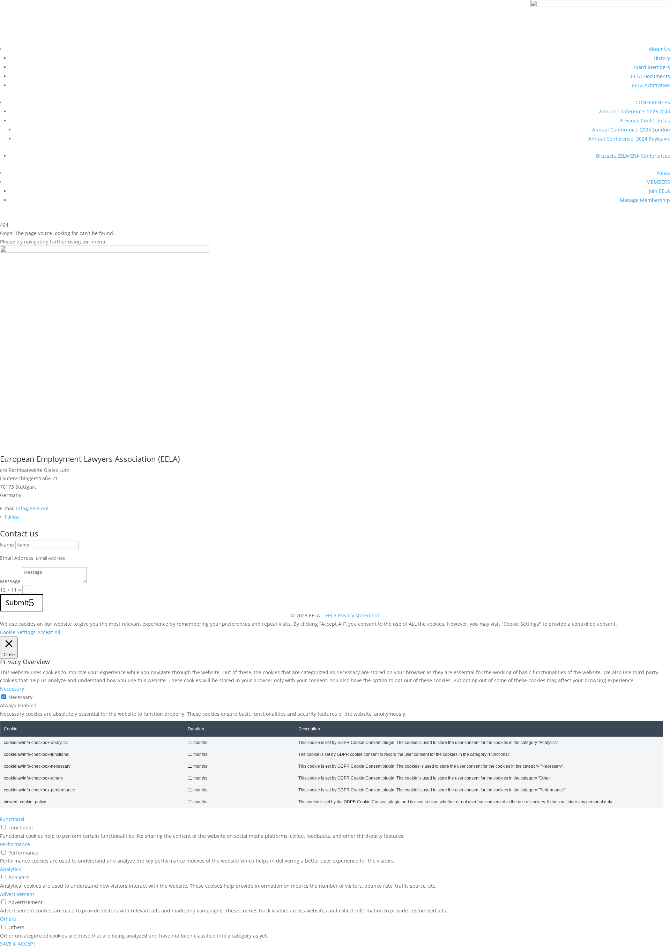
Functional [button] (12, 819)
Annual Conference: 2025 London (631, 129)
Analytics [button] (10, 869)
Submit (17, 602)
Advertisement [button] (17, 894)
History (662, 58)
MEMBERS (658, 182)
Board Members (651, 67)
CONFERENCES (652, 102)
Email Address (17, 558)
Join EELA (659, 191)
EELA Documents (650, 76)
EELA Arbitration (651, 85)
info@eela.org (32, 508)
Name (7, 544)
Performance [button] (15, 844)
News (663, 173)
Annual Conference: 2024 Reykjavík (629, 138)
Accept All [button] (48, 632)
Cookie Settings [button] (18, 632)
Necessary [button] (12, 688)
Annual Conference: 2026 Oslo (634, 111)
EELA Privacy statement (352, 615)
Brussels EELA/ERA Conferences (633, 155)
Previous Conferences (644, 120)
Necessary (20, 697)
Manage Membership (645, 200)
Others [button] (8, 919)
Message (10, 581)
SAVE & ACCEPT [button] (18, 943)
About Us (659, 49)
